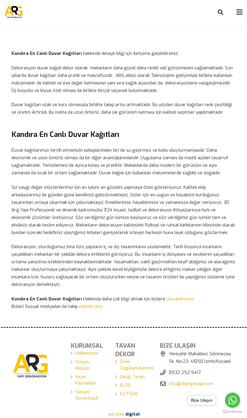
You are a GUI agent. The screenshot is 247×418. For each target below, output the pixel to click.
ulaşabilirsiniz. (180, 299)
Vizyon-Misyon (83, 365)
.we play (124, 414)
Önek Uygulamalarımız (137, 365)
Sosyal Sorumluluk (86, 395)
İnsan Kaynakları (85, 380)
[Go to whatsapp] (232, 400)
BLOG (125, 385)
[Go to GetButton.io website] (232, 412)
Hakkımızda (86, 353)
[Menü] (239, 12)
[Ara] (220, 12)
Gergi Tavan (132, 377)
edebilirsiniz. (91, 306)
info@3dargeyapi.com (191, 384)
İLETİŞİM (129, 394)
